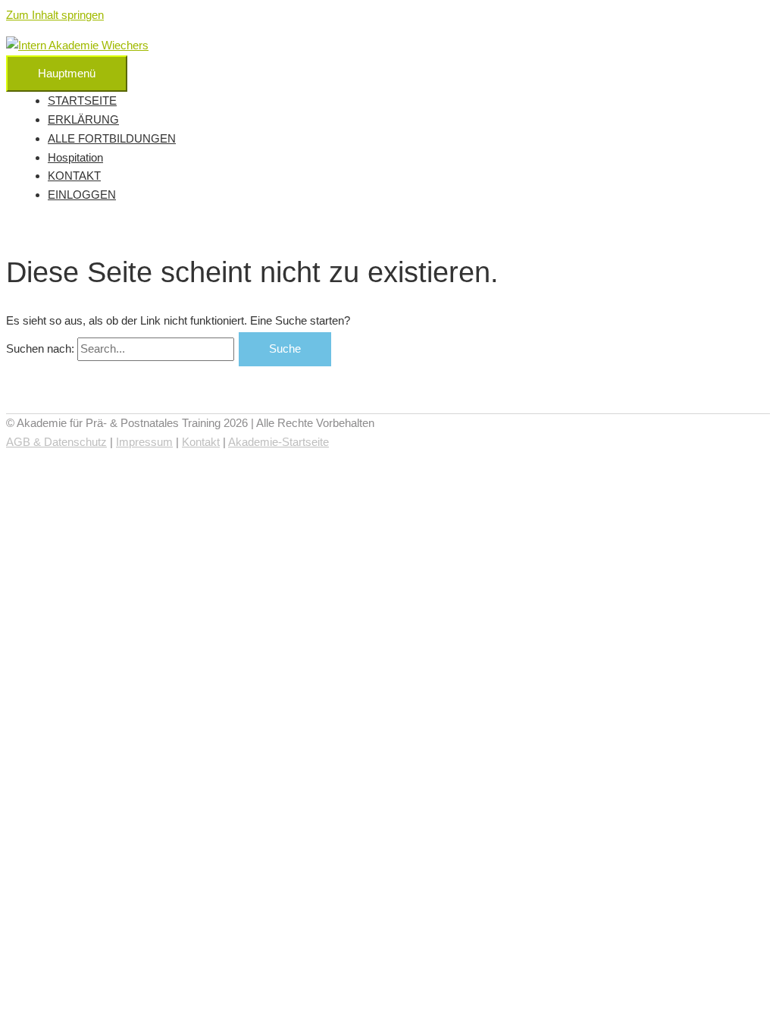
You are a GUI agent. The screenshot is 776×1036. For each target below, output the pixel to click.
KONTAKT (74, 175)
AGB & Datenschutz (56, 441)
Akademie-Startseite (278, 441)
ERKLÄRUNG (83, 119)
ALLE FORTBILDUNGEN (112, 138)
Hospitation (75, 157)
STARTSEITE (82, 100)
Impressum (144, 441)
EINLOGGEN (82, 194)
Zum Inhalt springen (55, 14)
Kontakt (201, 441)
